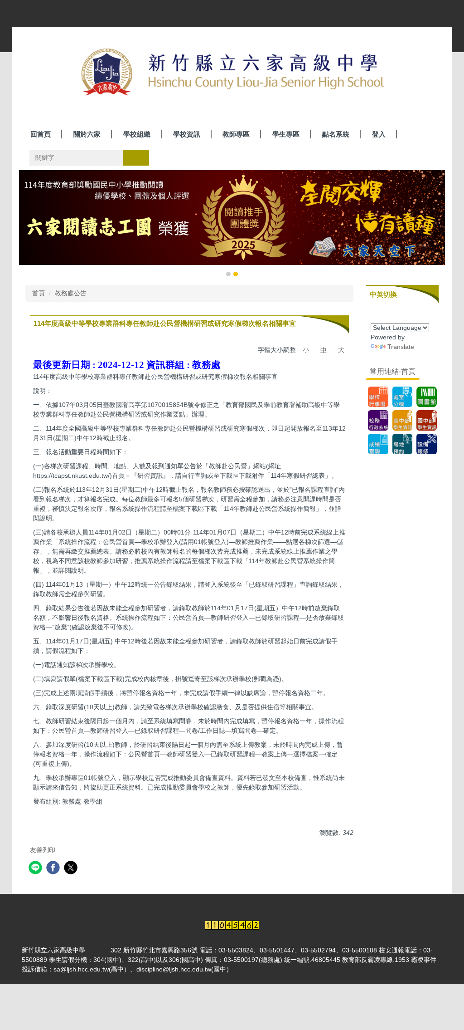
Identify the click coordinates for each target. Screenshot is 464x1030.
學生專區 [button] (286, 134)
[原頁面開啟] (378, 397)
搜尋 (136, 157)
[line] (36, 869)
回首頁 (40, 134)
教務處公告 (71, 293)
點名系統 (335, 134)
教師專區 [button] (236, 134)
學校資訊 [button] (186, 134)
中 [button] (323, 349)
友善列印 (42, 849)
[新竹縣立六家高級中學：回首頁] (232, 73)
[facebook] (54, 869)
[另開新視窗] (426, 397)
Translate (400, 346)
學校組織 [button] (136, 134)
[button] (30, 224)
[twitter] (72, 869)
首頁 (38, 293)
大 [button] (341, 349)
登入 (379, 134)
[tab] (228, 274)
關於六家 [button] (87, 134)
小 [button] (306, 349)
